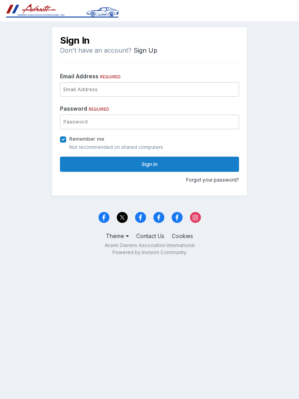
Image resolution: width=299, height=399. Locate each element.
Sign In (150, 164)
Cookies (182, 236)
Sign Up (145, 50)
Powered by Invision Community (149, 252)
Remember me (86, 139)
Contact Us (150, 236)
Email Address (90, 76)
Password (84, 108)
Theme (116, 236)
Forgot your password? (212, 180)
